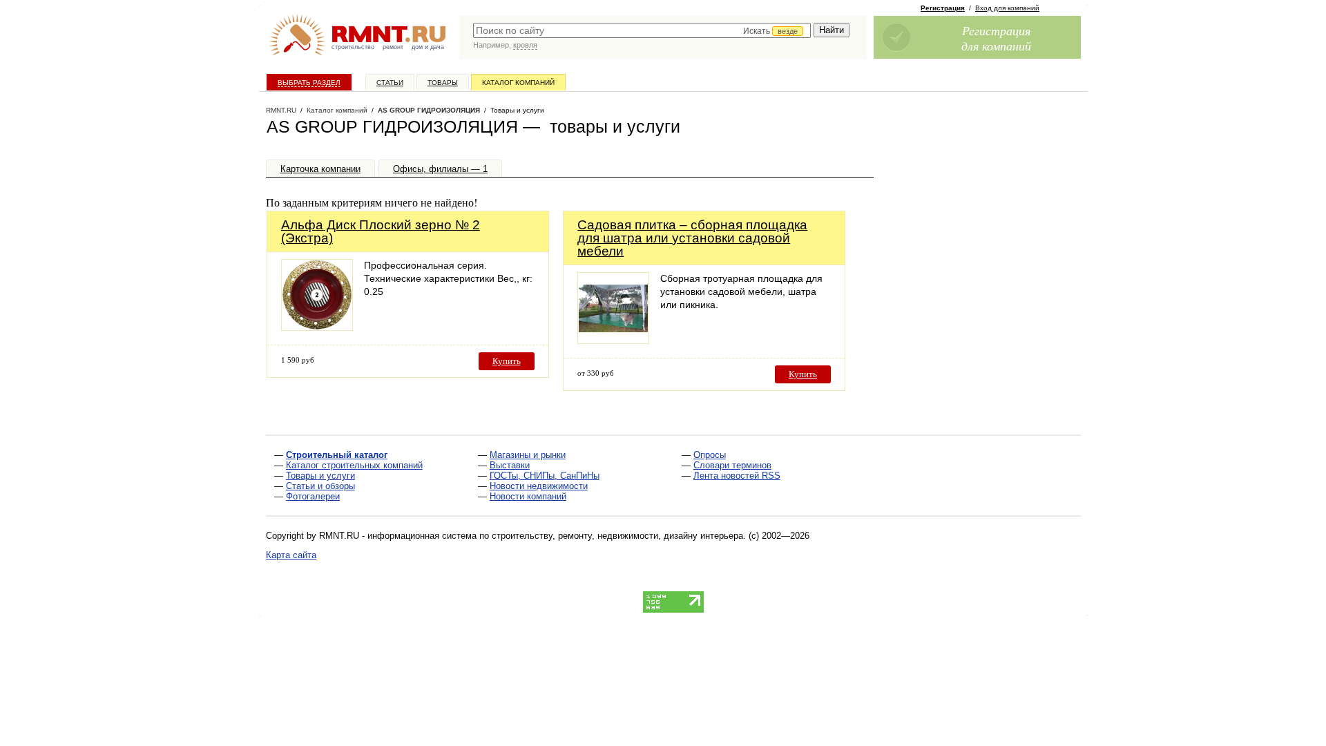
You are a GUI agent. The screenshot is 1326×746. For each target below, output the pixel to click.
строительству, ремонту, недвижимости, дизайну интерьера (617, 535)
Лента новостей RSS (736, 475)
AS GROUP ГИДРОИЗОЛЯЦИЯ (429, 110)
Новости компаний (528, 496)
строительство (353, 47)
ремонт (393, 47)
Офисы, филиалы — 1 (440, 169)
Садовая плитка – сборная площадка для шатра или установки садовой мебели (692, 238)
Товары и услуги (320, 475)
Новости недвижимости (539, 486)
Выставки (510, 465)
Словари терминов (732, 465)
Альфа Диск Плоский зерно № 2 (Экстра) (380, 231)
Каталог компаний (518, 82)
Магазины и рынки (528, 455)
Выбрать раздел (309, 82)
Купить (506, 361)
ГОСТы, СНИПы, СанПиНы (544, 475)
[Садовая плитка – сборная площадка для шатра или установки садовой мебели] (613, 340)
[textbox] (642, 30)
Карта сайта (291, 555)
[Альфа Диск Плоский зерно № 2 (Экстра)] (317, 327)
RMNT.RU (281, 110)
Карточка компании (320, 169)
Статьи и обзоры (320, 486)
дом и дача (428, 47)
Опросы (709, 455)
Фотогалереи (313, 496)
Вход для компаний (1007, 8)
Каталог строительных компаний (354, 465)
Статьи (389, 82)
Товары (442, 82)
